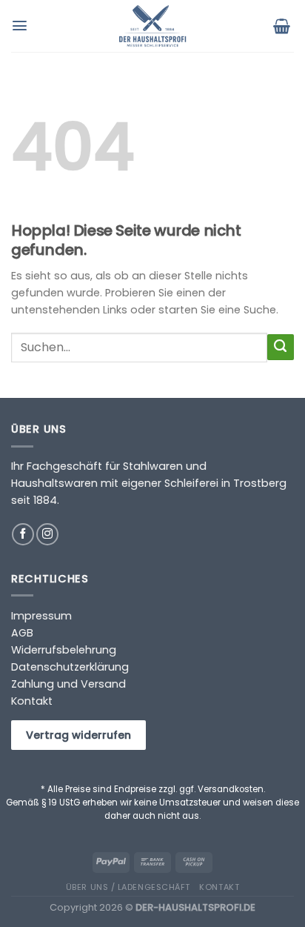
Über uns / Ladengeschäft (128, 887)
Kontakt (32, 701)
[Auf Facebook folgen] (23, 534)
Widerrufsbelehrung (63, 649)
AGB (22, 632)
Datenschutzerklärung (70, 666)
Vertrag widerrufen (78, 735)
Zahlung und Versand (68, 684)
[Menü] (21, 25)
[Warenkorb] (283, 26)
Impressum (41, 615)
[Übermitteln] (280, 347)
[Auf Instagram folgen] (47, 534)
